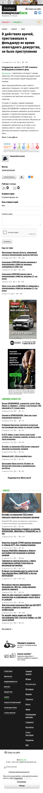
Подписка (29, 740)
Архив (28, 709)
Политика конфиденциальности (19, 772)
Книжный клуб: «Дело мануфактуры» (17, 456)
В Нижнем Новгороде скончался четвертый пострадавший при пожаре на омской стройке (20, 426)
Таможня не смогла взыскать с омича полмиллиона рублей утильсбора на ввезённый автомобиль (19, 563)
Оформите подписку (26, 643)
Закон (6, 490)
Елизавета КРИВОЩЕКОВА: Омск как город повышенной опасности (19, 416)
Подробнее (18, 778)
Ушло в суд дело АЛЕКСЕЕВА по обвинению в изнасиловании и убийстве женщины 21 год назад (20, 288)
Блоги (28, 704)
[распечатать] (21, 178)
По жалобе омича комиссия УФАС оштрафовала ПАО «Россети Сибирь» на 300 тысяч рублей (21, 617)
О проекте (30, 722)
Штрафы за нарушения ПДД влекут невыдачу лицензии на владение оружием (20, 448)
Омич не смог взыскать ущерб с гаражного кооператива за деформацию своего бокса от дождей (21, 597)
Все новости (6, 629)
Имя (3, 205)
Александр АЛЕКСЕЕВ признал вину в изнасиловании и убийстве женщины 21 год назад (19, 276)
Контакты (30, 727)
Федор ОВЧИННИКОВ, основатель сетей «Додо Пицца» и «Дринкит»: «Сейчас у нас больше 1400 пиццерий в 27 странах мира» (21, 405)
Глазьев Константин (17, 156)
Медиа (28, 679)
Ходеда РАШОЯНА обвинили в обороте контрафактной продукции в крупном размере (19, 552)
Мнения (29, 694)
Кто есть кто (31, 684)
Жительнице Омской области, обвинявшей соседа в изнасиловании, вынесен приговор (20, 253)
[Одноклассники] (32, 177)
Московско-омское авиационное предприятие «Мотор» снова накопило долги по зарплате (19, 586)
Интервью (30, 689)
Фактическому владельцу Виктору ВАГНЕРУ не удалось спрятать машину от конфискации (21, 607)
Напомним (6, 73)
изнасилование (8, 170)
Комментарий (7, 214)
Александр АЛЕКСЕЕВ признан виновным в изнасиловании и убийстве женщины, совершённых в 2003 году (19, 264)
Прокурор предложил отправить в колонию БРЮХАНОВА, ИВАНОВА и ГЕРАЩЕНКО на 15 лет (21, 531)
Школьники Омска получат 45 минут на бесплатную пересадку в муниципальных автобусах (18, 465)
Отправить (7, 241)
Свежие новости (11, 399)
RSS (27, 745)
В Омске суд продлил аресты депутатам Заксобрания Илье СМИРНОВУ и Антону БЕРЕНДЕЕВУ (20, 573)
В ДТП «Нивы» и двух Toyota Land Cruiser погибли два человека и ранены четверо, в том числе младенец (21, 437)
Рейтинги (29, 699)
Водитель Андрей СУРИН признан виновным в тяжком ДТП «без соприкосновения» (21, 543)
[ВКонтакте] (29, 177)
